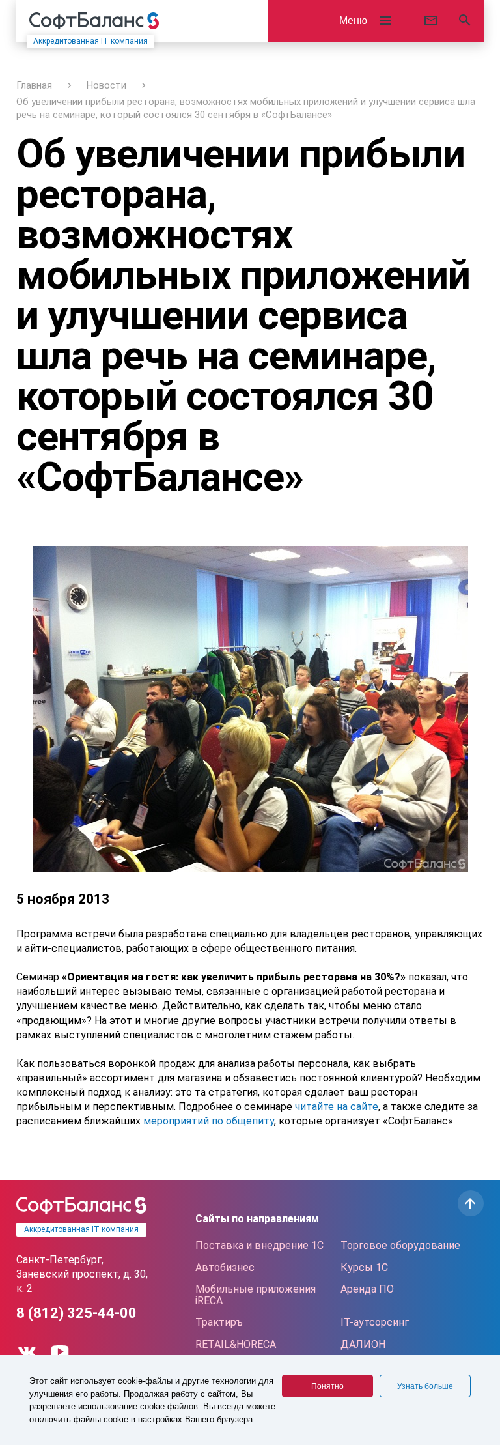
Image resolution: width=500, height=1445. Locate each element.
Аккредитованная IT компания (90, 41)
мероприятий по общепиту (207, 1121)
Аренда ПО (367, 1289)
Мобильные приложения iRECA (255, 1295)
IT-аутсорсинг (374, 1322)
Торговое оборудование (400, 1245)
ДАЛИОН (362, 1344)
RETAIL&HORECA (235, 1344)
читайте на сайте (336, 1106)
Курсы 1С (364, 1267)
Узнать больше (425, 1386)
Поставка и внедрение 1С (259, 1245)
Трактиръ (219, 1322)
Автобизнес (225, 1267)
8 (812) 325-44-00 (76, 1313)
